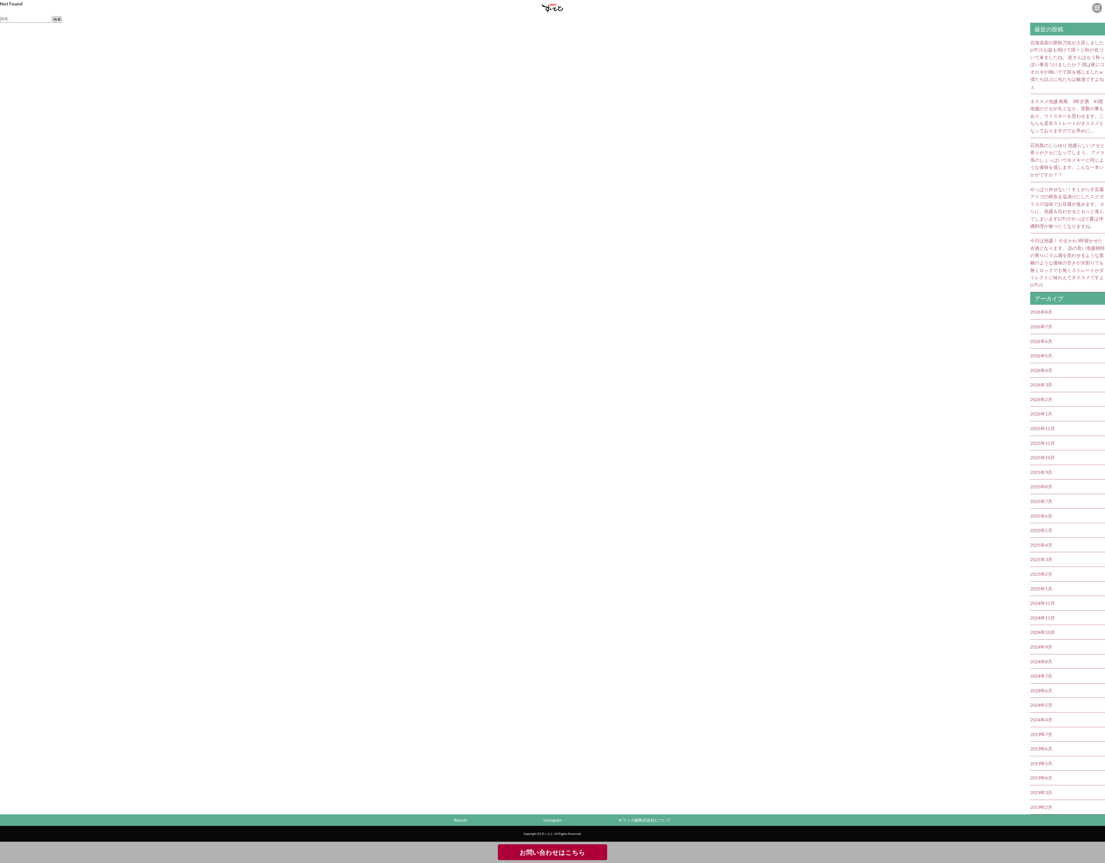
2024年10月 (1042, 632)
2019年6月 (1041, 748)
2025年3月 (1041, 559)
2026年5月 (1041, 355)
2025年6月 (1041, 516)
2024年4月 (1041, 719)
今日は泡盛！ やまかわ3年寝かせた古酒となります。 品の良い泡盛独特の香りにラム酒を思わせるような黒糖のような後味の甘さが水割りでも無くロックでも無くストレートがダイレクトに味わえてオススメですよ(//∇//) (1067, 262)
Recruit (460, 820)
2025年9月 (1041, 472)
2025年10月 (1042, 457)
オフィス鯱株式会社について (644, 820)
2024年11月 (1042, 617)
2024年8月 (1041, 661)
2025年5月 (1041, 530)
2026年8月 (1041, 312)
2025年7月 (1041, 501)
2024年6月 (1041, 690)
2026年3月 (1041, 384)
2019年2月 (1041, 807)
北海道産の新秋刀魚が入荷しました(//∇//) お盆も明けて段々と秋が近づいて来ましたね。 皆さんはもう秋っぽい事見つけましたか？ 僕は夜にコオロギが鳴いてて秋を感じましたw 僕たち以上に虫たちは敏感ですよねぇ (1067, 64)
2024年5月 (1041, 705)
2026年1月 (1041, 413)
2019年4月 (1041, 777)
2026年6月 (1041, 341)
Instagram (552, 820)
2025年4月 (1041, 545)
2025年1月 (1041, 588)
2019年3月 (1041, 792)
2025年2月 (1041, 574)
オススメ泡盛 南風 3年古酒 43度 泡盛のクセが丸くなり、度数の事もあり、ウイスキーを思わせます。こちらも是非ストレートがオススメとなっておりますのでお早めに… (1067, 115)
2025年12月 (1042, 428)
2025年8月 (1041, 486)
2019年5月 (1041, 763)
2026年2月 (1041, 399)
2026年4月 (1041, 370)
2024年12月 (1042, 603)
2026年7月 (1041, 326)
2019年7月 (1041, 734)
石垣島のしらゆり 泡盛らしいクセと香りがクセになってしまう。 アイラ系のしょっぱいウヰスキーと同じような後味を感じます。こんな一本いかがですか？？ (1067, 159)
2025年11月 (1042, 443)
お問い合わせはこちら (552, 852)
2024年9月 (1041, 646)
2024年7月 (1041, 676)
